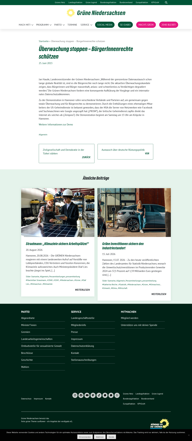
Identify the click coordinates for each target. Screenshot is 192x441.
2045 (57, 280)
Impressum (77, 339)
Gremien (25, 331)
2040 (50, 280)
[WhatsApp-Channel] (117, 395)
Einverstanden (85, 437)
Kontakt (75, 352)
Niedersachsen (67, 280)
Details (111, 437)
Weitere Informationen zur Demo (56, 124)
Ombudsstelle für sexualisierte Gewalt (41, 345)
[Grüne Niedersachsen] (70, 12)
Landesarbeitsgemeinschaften (36, 339)
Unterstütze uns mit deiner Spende (139, 325)
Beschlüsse (27, 352)
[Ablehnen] (188, 435)
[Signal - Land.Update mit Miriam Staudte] (111, 395)
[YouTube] (87, 395)
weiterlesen (82, 289)
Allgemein (43, 134)
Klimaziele (48, 284)
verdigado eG (66, 421)
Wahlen (25, 366)
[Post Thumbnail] (57, 212)
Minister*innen (28, 325)
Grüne (77, 280)
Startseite (44, 41)
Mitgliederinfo (78, 325)
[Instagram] (75, 395)
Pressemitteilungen (57, 276)
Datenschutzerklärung (82, 345)
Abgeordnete (28, 318)
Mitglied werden (129, 318)
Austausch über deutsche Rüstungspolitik (125, 151)
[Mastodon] (93, 395)
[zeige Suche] (166, 2)
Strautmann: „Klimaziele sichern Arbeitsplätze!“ (57, 244)
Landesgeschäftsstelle (82, 318)
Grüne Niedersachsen (101, 12)
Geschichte (27, 359)
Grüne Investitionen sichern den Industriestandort (123, 246)
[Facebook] (81, 395)
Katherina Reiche (110, 284)
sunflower (41, 421)
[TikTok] (99, 395)
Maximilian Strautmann (36, 280)
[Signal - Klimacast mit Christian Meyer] (105, 395)
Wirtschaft (123, 288)
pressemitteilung (73, 276)
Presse (74, 331)
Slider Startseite (32, 276)
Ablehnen (100, 437)
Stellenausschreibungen (83, 359)
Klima (114, 288)
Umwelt (106, 288)
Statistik (123, 284)
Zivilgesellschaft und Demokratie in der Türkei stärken (66, 153)
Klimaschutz (36, 284)
